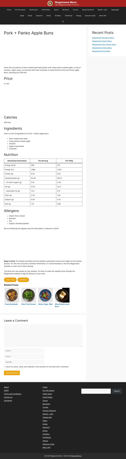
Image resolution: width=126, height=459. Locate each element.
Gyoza (56, 10)
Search (84, 387)
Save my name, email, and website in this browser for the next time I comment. (37, 367)
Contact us (8, 397)
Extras (30, 16)
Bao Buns (65, 10)
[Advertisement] (43, 52)
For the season (20, 10)
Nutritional (68, 16)
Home (9, 10)
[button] (63, 22)
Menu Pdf (102, 16)
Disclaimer (8, 401)
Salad (22, 16)
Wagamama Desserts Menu (103, 38)
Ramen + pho (102, 10)
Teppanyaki (115, 10)
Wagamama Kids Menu (101, 51)
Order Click (10, 280)
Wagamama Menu (66, 2)
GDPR (6, 391)
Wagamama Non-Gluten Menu (104, 44)
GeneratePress (76, 456)
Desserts (39, 16)
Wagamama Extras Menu (102, 41)
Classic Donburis (88, 10)
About (6, 387)
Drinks (48, 16)
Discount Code (90, 16)
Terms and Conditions (12, 394)
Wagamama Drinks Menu (102, 48)
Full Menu (23, 280)
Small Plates (46, 10)
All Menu (58, 16)
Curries (75, 10)
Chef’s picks (33, 10)
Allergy (78, 16)
